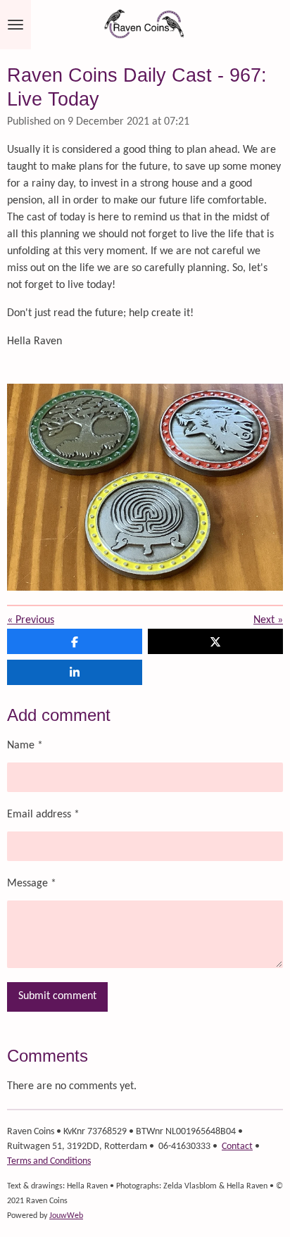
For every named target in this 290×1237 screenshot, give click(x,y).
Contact (237, 1146)
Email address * (43, 814)
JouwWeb (66, 1216)
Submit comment (57, 996)
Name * (25, 745)
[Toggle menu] (15, 24)
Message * (31, 883)
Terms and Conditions (49, 1161)
